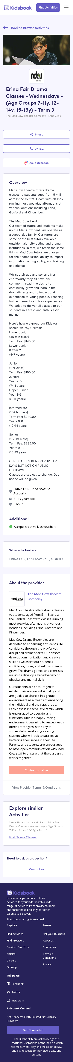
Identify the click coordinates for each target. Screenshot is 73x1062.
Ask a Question (39, 162)
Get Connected (33, 1030)
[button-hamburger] (66, 7)
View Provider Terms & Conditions (36, 787)
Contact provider (36, 770)
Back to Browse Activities (30, 27)
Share (39, 134)
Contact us (36, 869)
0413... (39, 148)
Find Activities (48, 7)
